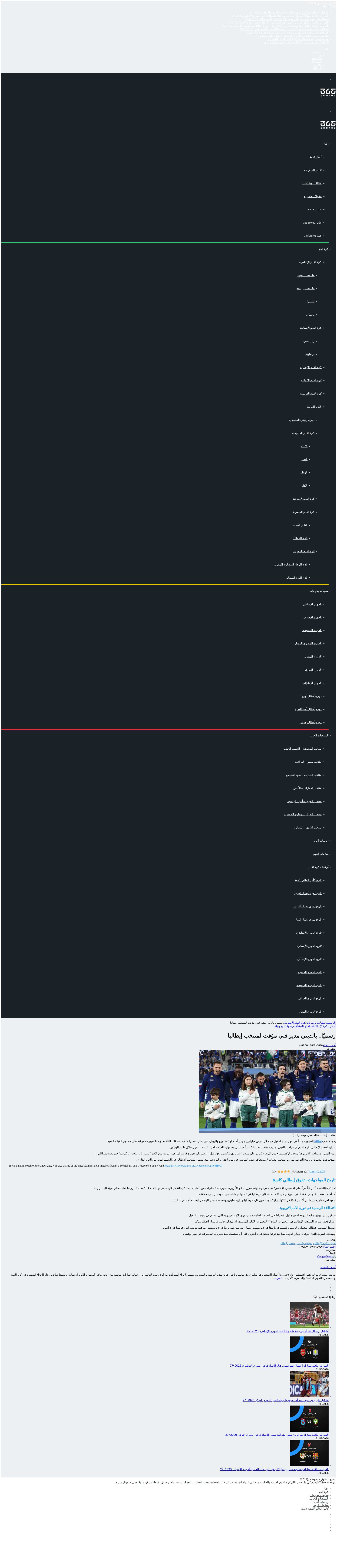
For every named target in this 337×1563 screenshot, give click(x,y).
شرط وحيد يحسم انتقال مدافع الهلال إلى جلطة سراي (298, 39)
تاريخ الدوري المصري (309, 972)
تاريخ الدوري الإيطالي (309, 959)
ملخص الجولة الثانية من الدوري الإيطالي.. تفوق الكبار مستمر (294, 35)
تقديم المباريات (313, 170)
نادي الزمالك (300, 538)
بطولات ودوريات (319, 590)
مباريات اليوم (321, 853)
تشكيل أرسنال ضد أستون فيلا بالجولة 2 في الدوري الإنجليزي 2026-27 (289, 12)
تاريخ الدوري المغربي (310, 1011)
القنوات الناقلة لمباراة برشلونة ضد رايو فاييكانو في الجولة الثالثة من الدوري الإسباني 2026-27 (275, 25)
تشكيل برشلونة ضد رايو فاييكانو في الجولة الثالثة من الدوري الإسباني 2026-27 (284, 29)
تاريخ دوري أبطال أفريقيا (307, 906)
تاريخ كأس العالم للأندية (308, 880)
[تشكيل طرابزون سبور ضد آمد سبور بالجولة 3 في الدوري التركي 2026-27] (309, 1396)
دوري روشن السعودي (302, 419)
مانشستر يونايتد (306, 288)
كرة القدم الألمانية (311, 380)
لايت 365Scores (313, 235)
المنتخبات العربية (319, 735)
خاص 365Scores (312, 222)
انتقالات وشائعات (312, 183)
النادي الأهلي (300, 525)
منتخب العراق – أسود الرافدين (304, 801)
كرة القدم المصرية (304, 511)
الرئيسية (331, 1022)
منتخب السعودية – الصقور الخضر (302, 748)
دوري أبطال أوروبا (311, 696)
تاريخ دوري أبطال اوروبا (308, 893)
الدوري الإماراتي (312, 682)
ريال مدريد (308, 340)
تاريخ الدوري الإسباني (309, 945)
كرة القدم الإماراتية (304, 498)
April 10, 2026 (317, 1171)
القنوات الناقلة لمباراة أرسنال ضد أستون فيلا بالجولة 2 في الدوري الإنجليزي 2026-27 (280, 15)
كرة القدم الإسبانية (311, 327)
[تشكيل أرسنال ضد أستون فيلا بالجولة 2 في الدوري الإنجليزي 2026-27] (309, 1327)
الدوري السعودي (312, 630)
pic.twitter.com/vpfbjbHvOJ (207, 1165)
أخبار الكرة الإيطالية (324, 1026)
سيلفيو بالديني (305, 1026)
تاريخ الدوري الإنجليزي (309, 932)
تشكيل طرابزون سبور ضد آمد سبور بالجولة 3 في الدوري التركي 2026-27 (287, 19)
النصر (304, 459)
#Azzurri (169, 1165)
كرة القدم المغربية (304, 551)
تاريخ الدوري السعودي (309, 985)
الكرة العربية (314, 406)
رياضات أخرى (321, 840)
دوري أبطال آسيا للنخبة (308, 709)
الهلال (304, 472)
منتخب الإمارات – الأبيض (307, 788)
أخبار (326, 143)
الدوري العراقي (313, 669)
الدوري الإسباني (312, 617)
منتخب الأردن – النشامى (307, 827)
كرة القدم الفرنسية (310, 393)
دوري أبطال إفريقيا (311, 722)
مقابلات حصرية (313, 196)
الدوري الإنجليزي (312, 603)
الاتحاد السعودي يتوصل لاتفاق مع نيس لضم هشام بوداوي (296, 42)
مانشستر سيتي (306, 275)
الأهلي (304, 485)
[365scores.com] (328, 95)
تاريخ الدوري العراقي (310, 998)
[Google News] (326, 1256)
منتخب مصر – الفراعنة (308, 761)
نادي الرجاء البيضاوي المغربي (291, 564)
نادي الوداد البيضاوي (296, 577)
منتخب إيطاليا (287, 1243)
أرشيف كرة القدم (318, 866)
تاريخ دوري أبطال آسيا (309, 919)
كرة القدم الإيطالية (311, 367)
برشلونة (310, 354)
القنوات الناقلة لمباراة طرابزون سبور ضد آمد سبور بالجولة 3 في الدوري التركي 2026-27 (278, 22)
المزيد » (277, 1277)
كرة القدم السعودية (303, 433)
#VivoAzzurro (183, 1165)
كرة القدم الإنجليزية (310, 262)
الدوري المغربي (313, 656)
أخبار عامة (315, 156)
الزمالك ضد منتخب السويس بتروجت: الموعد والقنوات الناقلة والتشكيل (288, 32)
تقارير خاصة (315, 209)
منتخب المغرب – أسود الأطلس (304, 774)
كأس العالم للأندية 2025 (315, 1508)
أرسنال (310, 314)
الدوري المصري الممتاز (308, 643)
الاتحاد (304, 446)
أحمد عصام (329, 1045)
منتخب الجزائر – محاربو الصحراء (303, 814)
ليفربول (310, 301)
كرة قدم (324, 248)
